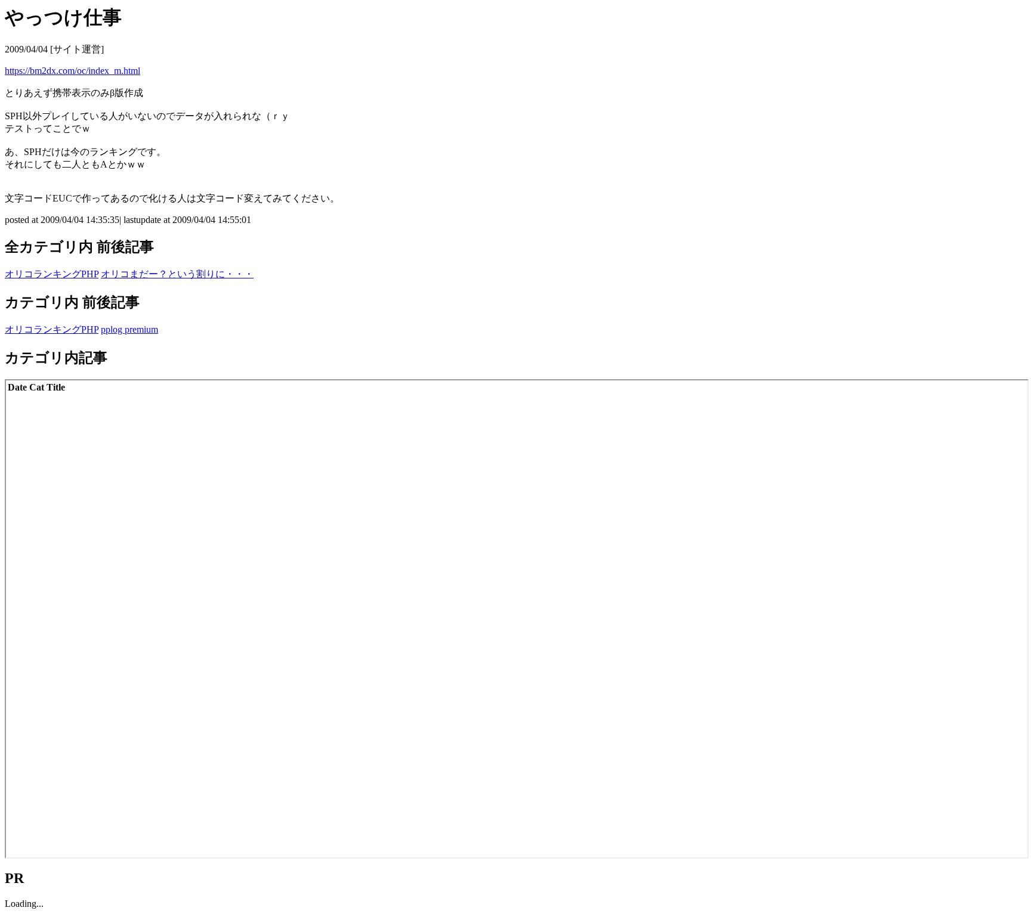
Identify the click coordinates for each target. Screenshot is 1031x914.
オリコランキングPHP (51, 274)
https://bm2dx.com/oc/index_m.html (72, 71)
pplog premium (129, 329)
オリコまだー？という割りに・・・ (177, 274)
